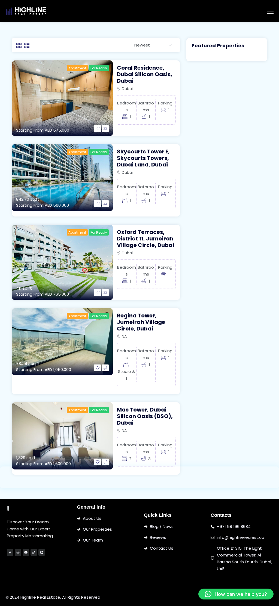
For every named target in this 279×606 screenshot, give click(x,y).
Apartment (77, 68)
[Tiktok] (34, 552)
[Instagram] (18, 552)
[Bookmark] (97, 128)
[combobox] (153, 45)
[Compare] (105, 128)
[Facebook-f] (10, 552)
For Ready (98, 68)
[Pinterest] (41, 552)
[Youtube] (26, 552)
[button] (236, 594)
